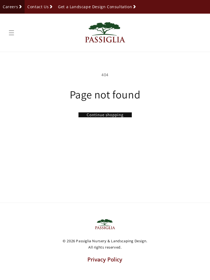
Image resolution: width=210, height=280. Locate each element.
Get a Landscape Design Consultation (95, 6)
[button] (11, 33)
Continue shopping (105, 114)
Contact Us (38, 6)
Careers (10, 6)
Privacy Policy (105, 259)
